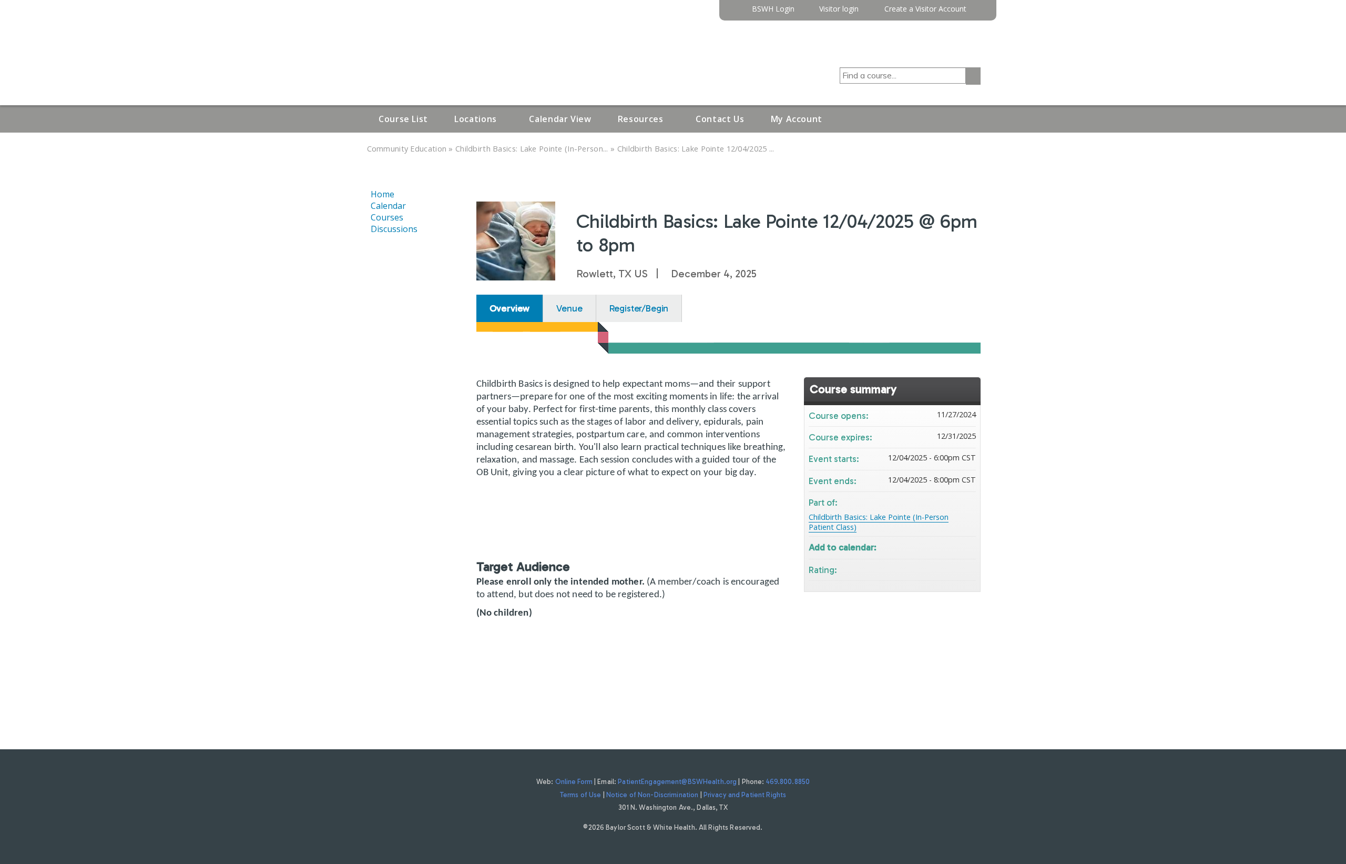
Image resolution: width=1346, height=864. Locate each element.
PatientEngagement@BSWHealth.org (677, 782)
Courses (387, 217)
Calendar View (560, 119)
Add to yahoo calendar (940, 546)
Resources (641, 119)
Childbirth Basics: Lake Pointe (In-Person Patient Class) (879, 522)
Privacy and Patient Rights (744, 795)
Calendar (388, 206)
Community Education (407, 149)
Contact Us (720, 119)
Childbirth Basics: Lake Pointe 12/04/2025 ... (695, 149)
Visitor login (839, 9)
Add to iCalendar (954, 545)
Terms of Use (580, 795)
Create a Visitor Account (925, 9)
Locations (475, 119)
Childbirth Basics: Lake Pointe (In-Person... (531, 149)
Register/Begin (639, 308)
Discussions (394, 229)
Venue (569, 308)
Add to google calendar (926, 546)
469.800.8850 (788, 782)
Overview (510, 308)
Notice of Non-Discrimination (652, 795)
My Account (796, 119)
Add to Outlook (967, 546)
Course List (403, 119)
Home (382, 194)
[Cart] (977, 13)
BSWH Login (773, 9)
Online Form (574, 782)
